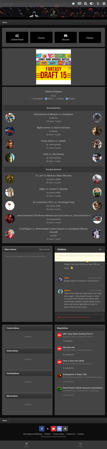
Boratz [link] (55, 118)
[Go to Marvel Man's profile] (59, 335)
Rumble (71, 98)
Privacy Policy (58, 434)
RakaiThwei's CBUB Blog (88, 391)
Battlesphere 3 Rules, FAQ (75, 374)
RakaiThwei (70, 391)
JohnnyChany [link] (55, 144)
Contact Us (70, 434)
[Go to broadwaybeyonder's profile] (59, 375)
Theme (47, 434)
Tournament (37, 98)
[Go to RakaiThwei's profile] (59, 389)
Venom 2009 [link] (54, 179)
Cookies (80, 434)
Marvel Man (71, 336)
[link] (10, 118)
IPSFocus (38, 434)
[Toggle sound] (100, 249)
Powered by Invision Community (53, 436)
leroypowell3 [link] (54, 219)
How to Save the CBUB (73, 361)
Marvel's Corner (85, 336)
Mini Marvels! (69, 347)
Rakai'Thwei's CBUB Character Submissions (83, 388)
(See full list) (44, 249)
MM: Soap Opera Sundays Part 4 (78, 334)
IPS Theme (27, 434)
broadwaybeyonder (74, 377)
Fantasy (60, 98)
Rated (50, 98)
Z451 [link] (55, 235)
